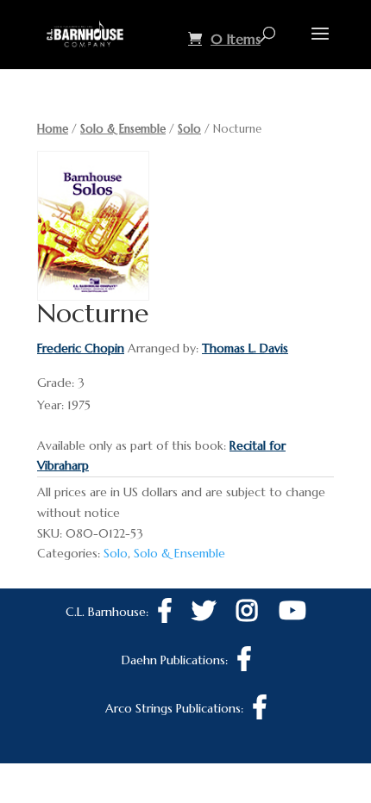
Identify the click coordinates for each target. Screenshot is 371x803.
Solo (189, 128)
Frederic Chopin (80, 348)
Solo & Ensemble (123, 128)
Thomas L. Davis (245, 348)
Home (52, 128)
